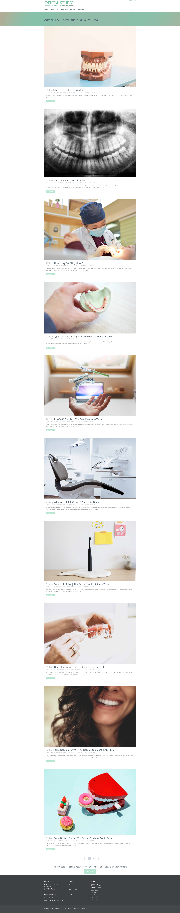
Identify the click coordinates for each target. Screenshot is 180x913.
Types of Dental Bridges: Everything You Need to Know (83, 336)
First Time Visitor (73, 889)
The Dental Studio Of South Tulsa (75, 92)
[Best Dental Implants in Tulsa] (90, 143)
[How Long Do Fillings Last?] (90, 229)
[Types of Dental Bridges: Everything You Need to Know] (90, 307)
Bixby (53, 897)
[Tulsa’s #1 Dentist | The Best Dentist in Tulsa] (90, 385)
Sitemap (70, 908)
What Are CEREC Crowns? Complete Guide (76, 502)
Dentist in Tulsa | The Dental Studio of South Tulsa (81, 667)
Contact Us (90, 871)
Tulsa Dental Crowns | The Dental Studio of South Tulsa (84, 749)
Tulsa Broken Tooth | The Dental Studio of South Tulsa (83, 838)
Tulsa (45, 897)
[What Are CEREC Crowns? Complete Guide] (90, 468)
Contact (70, 894)
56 (93, 669)
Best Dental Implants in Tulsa (69, 180)
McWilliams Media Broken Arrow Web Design (55, 908)
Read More (50, 101)
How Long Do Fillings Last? (68, 263)
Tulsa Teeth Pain (59, 840)
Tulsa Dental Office (60, 669)
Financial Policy (72, 887)
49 (92, 840)
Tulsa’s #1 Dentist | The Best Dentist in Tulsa (78, 419)
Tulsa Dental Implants (61, 182)
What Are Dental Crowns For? (69, 90)
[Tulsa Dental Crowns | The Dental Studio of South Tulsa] (90, 716)
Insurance (71, 892)
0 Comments (88, 92)
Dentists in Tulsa (60, 421)
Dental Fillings (59, 265)
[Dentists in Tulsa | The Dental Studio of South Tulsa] (90, 551)
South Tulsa (60, 900)
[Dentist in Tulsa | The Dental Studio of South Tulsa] (90, 633)
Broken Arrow (47, 900)
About (70, 884)
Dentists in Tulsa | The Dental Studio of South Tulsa (81, 584)
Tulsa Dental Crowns (61, 92)
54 (92, 586)
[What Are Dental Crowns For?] (90, 56)
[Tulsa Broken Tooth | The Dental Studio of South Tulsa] (90, 802)
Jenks (49, 897)
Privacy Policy (76, 908)
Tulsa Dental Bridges (61, 338)
